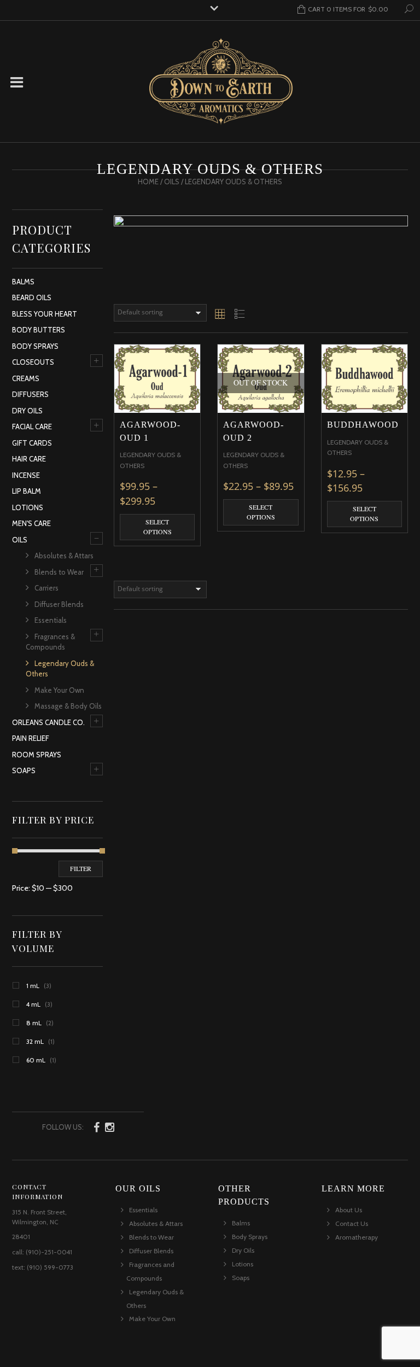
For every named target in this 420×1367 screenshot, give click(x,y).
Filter (80, 868)
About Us (348, 1210)
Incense (26, 475)
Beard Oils (31, 297)
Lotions (27, 507)
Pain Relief (30, 738)
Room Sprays (36, 754)
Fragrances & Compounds (50, 642)
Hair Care (29, 458)
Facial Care (32, 426)
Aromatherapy (356, 1237)
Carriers (46, 587)
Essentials (50, 620)
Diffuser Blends (59, 604)
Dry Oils (27, 410)
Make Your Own (59, 690)
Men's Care (31, 523)
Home (148, 181)
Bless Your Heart (44, 313)
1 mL (32, 986)
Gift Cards (32, 443)
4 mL (33, 1004)
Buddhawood (363, 424)
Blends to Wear (59, 572)
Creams (25, 378)
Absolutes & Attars (64, 555)
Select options (157, 526)
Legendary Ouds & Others (60, 669)
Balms (23, 281)
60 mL (35, 1060)
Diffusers (30, 394)
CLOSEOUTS (33, 362)
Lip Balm (26, 491)
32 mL (35, 1041)
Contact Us (351, 1223)
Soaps (24, 770)
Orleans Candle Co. (48, 722)
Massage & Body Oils (68, 706)
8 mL (34, 1023)
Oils (171, 181)
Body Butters (38, 329)
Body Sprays (35, 346)
